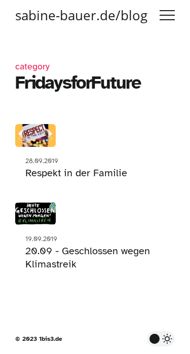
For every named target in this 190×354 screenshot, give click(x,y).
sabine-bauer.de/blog (81, 15)
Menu (167, 15)
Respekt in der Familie (76, 173)
